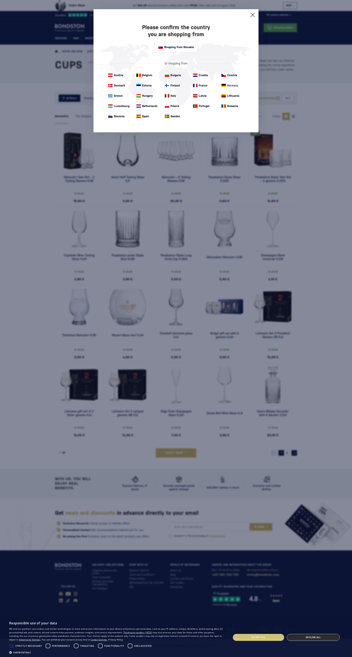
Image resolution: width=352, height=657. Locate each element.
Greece (118, 95)
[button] (117, 652)
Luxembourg (121, 106)
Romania (232, 106)
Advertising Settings (29, 639)
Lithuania (233, 95)
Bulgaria (175, 75)
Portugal (204, 106)
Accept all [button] (258, 637)
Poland (174, 106)
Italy (173, 95)
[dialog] (176, 637)
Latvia (203, 95)
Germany (232, 85)
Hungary (147, 95)
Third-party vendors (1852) (137, 632)
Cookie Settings (99, 639)
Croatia (203, 75)
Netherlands (149, 106)
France (203, 85)
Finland (175, 85)
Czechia (232, 75)
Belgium (147, 75)
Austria (118, 75)
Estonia (147, 85)
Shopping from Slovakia (179, 47)
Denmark (119, 85)
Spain (145, 116)
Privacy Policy (115, 639)
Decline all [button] (313, 637)
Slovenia (119, 116)
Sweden (175, 116)
